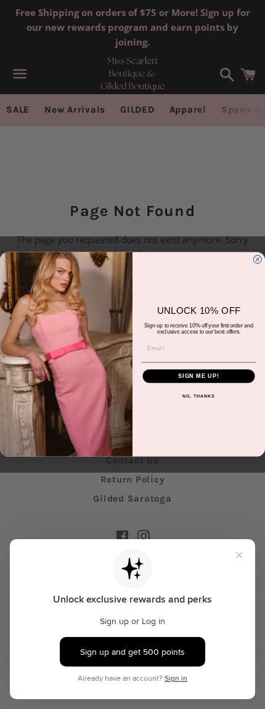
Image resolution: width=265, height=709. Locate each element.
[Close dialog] (257, 259)
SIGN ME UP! (198, 376)
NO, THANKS (198, 397)
